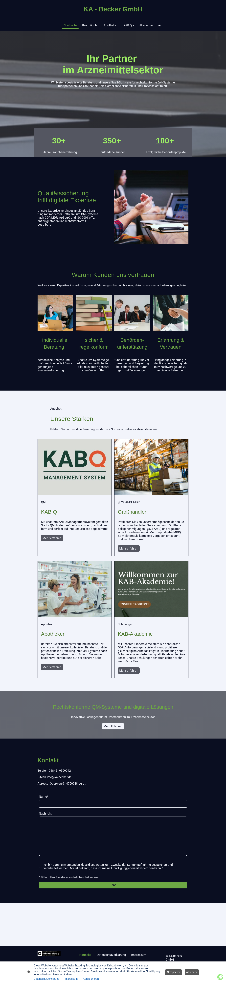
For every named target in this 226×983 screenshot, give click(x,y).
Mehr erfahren (52, 538)
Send (113, 885)
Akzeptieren (173, 972)
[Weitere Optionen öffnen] (159, 25)
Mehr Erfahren (113, 726)
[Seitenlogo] (113, 15)
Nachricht (45, 813)
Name (43, 796)
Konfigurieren (91, 978)
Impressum (71, 978)
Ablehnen (192, 972)
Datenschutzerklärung (46, 978)
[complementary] (220, 977)
